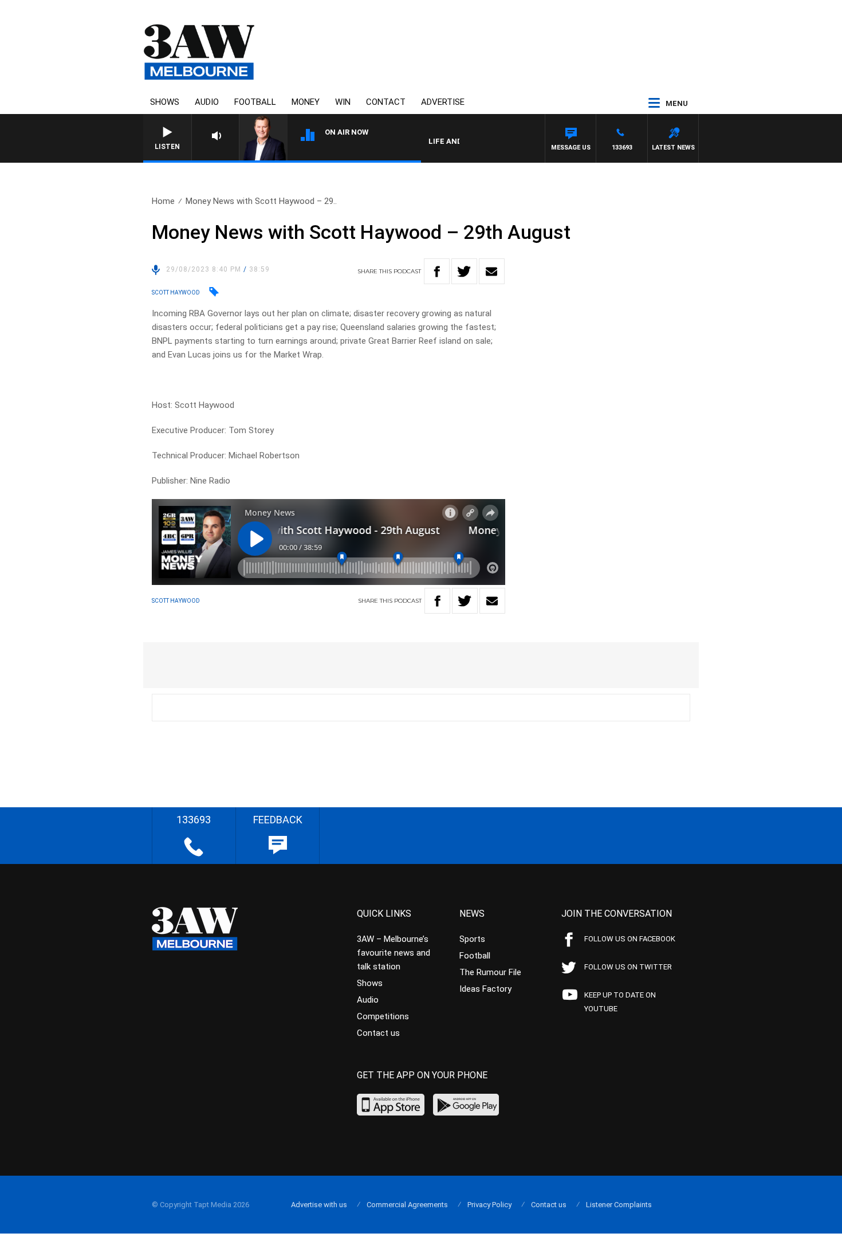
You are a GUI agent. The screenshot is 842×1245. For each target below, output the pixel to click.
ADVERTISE (443, 102)
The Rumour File (490, 972)
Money (306, 102)
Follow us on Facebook (629, 938)
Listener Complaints (619, 1204)
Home (163, 201)
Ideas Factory (485, 989)
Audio (207, 102)
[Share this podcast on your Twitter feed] (464, 271)
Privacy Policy (489, 1204)
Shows (164, 102)
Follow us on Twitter (628, 967)
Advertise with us (319, 1204)
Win (343, 102)
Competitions (383, 1016)
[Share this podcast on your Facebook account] (437, 271)
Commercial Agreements (407, 1204)
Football (255, 102)
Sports (472, 939)
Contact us (378, 1033)
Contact (386, 102)
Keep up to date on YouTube (620, 1002)
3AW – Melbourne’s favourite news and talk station (393, 953)
